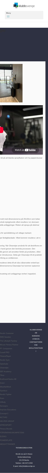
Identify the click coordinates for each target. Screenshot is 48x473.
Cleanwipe (4, 368)
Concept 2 (4, 413)
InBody (3, 402)
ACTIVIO (3, 417)
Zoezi (2, 383)
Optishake (4, 364)
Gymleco (3, 391)
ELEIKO (3, 436)
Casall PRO (4, 352)
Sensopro (4, 406)
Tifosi (2, 375)
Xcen (2, 398)
